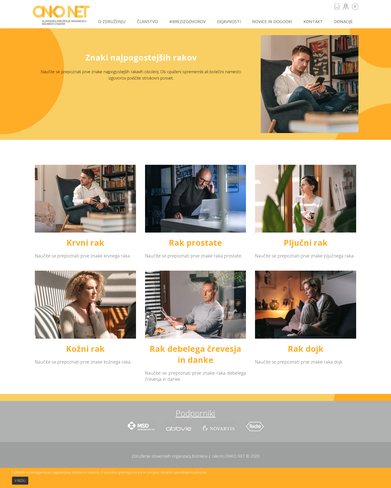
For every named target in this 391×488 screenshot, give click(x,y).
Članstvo (147, 21)
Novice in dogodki (272, 21)
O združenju (112, 21)
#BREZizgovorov (187, 21)
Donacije (343, 21)
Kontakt (313, 21)
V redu (20, 480)
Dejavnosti (229, 21)
